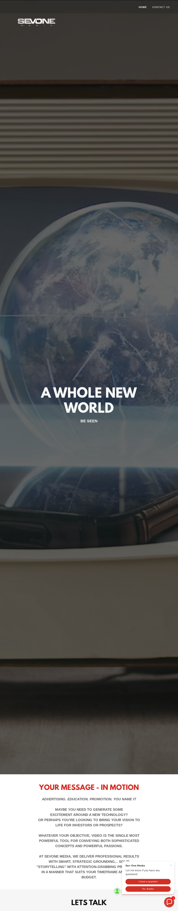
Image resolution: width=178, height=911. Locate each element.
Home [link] (143, 7)
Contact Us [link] (161, 7)
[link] (36, 6)
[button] (169, 902)
